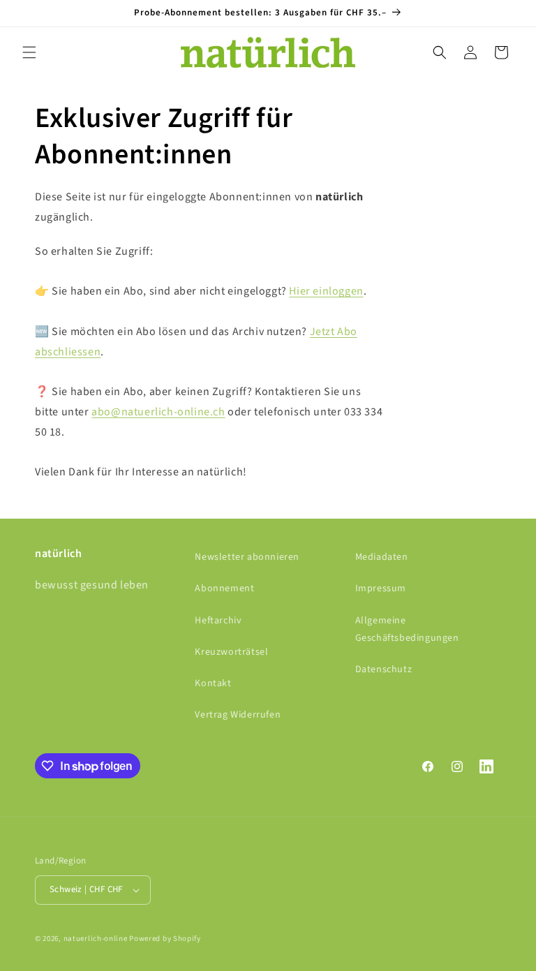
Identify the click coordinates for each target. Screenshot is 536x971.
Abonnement (224, 588)
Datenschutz (383, 669)
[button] (29, 52)
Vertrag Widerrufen (238, 715)
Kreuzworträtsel (231, 652)
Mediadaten (381, 557)
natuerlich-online (96, 938)
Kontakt (213, 683)
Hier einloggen (326, 291)
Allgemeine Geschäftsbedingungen (407, 629)
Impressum (380, 588)
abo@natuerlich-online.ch (158, 412)
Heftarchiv (218, 621)
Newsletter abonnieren (247, 557)
